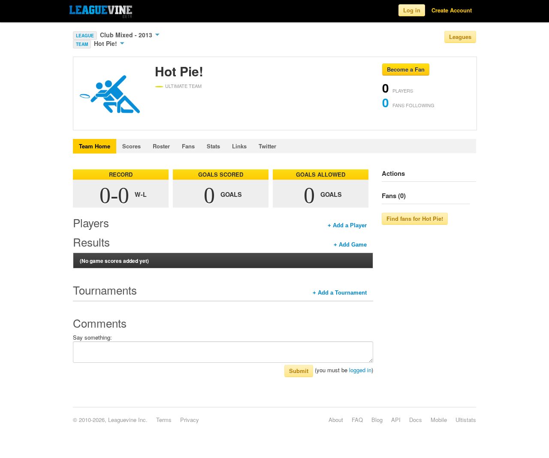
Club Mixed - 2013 (127, 34)
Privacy (189, 420)
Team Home (94, 146)
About (336, 420)
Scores (131, 146)
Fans (188, 146)
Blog (377, 420)
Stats (213, 146)
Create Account (451, 10)
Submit (298, 371)
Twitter (267, 146)
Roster (161, 146)
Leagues (460, 37)
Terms (164, 420)
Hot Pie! (106, 43)
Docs (415, 420)
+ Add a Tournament (340, 292)
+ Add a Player (347, 225)
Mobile (439, 420)
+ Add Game (350, 244)
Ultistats (465, 420)
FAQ (357, 420)
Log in (411, 10)
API (396, 420)
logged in (360, 370)
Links (239, 146)
